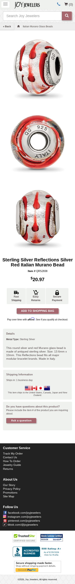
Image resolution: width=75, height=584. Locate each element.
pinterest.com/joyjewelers (24, 520)
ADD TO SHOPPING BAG (37, 310)
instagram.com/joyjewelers (24, 516)
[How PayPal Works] (37, 566)
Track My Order (13, 453)
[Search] (67, 16)
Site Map (8, 496)
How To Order (12, 461)
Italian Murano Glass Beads (38, 26)
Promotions (10, 492)
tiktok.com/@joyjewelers (23, 524)
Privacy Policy (11, 488)
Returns (8, 468)
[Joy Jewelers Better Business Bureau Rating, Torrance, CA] (38, 552)
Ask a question (21, 420)
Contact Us (10, 457)
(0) (71, 4)
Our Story (9, 485)
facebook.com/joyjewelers (24, 512)
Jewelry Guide (12, 464)
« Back (7, 26)
